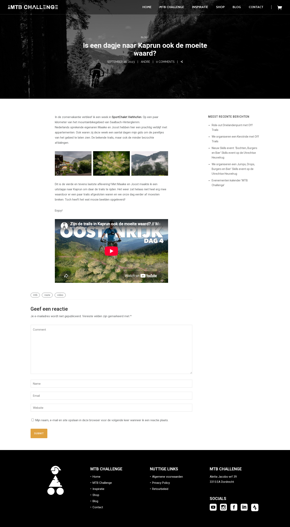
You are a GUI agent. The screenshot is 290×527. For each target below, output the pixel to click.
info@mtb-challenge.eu (225, 487)
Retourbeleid (160, 489)
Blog (237, 7)
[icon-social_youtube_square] (213, 507)
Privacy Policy (161, 483)
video (60, 295)
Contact (256, 7)
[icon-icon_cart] (279, 7)
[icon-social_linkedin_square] (244, 507)
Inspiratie (200, 7)
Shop (220, 7)
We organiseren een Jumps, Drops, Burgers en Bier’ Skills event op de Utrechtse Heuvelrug (233, 169)
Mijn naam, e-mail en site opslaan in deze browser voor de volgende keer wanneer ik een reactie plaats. (101, 420)
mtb (35, 295)
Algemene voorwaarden (167, 476)
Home (147, 7)
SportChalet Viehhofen (126, 117)
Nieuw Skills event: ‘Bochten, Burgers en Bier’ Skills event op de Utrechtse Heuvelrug (234, 152)
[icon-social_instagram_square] (223, 507)
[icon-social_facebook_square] (233, 507)
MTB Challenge (171, 7)
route (47, 295)
